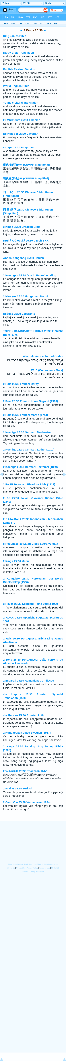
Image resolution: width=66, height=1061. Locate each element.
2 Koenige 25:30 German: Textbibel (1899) (30, 467)
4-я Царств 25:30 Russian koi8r (24, 715)
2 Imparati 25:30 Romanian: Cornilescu (28, 680)
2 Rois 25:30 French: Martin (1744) (25, 414)
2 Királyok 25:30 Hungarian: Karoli (25, 296)
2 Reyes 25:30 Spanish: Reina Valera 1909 (30, 603)
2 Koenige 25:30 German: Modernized (27, 432)
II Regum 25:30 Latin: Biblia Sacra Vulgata (30, 543)
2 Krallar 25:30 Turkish (18, 788)
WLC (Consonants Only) (47, 370)
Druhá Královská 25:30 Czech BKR (26, 240)
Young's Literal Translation (20, 102)
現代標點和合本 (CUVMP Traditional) (26, 164)
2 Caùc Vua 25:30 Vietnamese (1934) (26, 802)
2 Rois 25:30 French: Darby (21, 383)
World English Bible (16, 86)
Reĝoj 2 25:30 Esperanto (19, 313)
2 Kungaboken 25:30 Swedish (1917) (27, 732)
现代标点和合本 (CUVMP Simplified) (26, 178)
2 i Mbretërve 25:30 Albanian (21, 120)
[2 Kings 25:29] (4, 481)
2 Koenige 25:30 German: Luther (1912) (28, 449)
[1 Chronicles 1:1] (62, 481)
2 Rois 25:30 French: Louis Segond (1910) (30, 401)
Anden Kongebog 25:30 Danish (23, 258)
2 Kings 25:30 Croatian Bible (21, 226)
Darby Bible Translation (18, 52)
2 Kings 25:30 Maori (16, 561)
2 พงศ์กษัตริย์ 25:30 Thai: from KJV (25, 771)
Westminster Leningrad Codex (43, 356)
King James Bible (14, 36)
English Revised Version (19, 69)
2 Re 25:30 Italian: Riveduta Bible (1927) (29, 484)
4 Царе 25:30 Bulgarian (18, 147)
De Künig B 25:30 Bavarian (20, 133)
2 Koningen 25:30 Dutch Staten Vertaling (29, 275)
